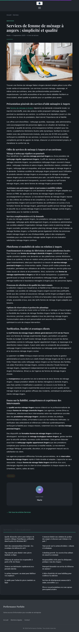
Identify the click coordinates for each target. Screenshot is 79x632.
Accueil (9, 15)
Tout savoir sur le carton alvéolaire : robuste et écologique (58, 547)
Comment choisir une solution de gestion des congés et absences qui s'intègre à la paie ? (57, 539)
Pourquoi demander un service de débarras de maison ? (58, 567)
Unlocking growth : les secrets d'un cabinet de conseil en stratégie (57, 554)
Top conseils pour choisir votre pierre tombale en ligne (18, 554)
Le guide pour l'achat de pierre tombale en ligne (20, 581)
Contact (27, 620)
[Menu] (39, 8)
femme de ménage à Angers (21, 108)
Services (16, 15)
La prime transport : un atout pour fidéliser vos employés (20, 574)
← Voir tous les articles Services (19, 512)
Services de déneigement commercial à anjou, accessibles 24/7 (56, 581)
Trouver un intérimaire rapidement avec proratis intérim (19, 567)
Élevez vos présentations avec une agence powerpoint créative (57, 588)
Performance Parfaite (13, 606)
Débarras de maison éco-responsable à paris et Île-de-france (19, 561)
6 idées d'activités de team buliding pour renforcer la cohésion (56, 574)
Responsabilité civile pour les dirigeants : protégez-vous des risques (57, 561)
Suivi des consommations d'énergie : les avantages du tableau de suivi (19, 547)
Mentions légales (16, 620)
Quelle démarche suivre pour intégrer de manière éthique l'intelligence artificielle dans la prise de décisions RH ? (19, 539)
